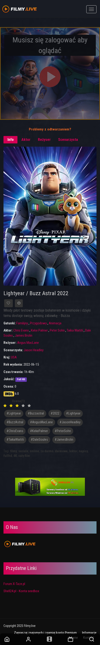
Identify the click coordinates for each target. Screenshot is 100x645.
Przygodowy (38, 323)
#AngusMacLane (41, 422)
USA (14, 357)
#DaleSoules (39, 440)
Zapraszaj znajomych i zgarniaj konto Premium (45, 633)
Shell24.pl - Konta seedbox (21, 591)
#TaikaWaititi (15, 440)
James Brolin (23, 335)
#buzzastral (36, 413)
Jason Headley (33, 350)
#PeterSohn (63, 431)
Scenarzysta (68, 139)
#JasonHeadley (70, 422)
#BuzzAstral (15, 422)
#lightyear (14, 413)
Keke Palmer (39, 330)
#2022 (55, 413)
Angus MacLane (28, 343)
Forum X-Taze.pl (14, 584)
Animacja (55, 323)
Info (10, 139)
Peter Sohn (57, 330)
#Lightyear (73, 413)
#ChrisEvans (15, 431)
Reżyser (44, 139)
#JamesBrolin (64, 440)
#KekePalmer (39, 431)
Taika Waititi (75, 330)
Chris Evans (21, 330)
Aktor (25, 139)
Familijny (22, 323)
